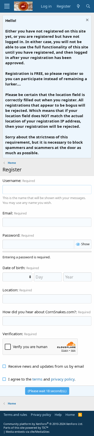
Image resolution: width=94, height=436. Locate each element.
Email (7, 212)
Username (11, 180)
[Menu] (7, 6)
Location (10, 289)
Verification (12, 333)
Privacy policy (41, 414)
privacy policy (62, 379)
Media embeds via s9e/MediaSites (27, 431)
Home (70, 414)
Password (11, 235)
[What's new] (78, 6)
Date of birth (13, 267)
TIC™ (45, 427)
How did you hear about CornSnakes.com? (39, 311)
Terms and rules (15, 414)
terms (37, 379)
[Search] (88, 6)
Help (58, 414)
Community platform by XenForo (43, 424)
